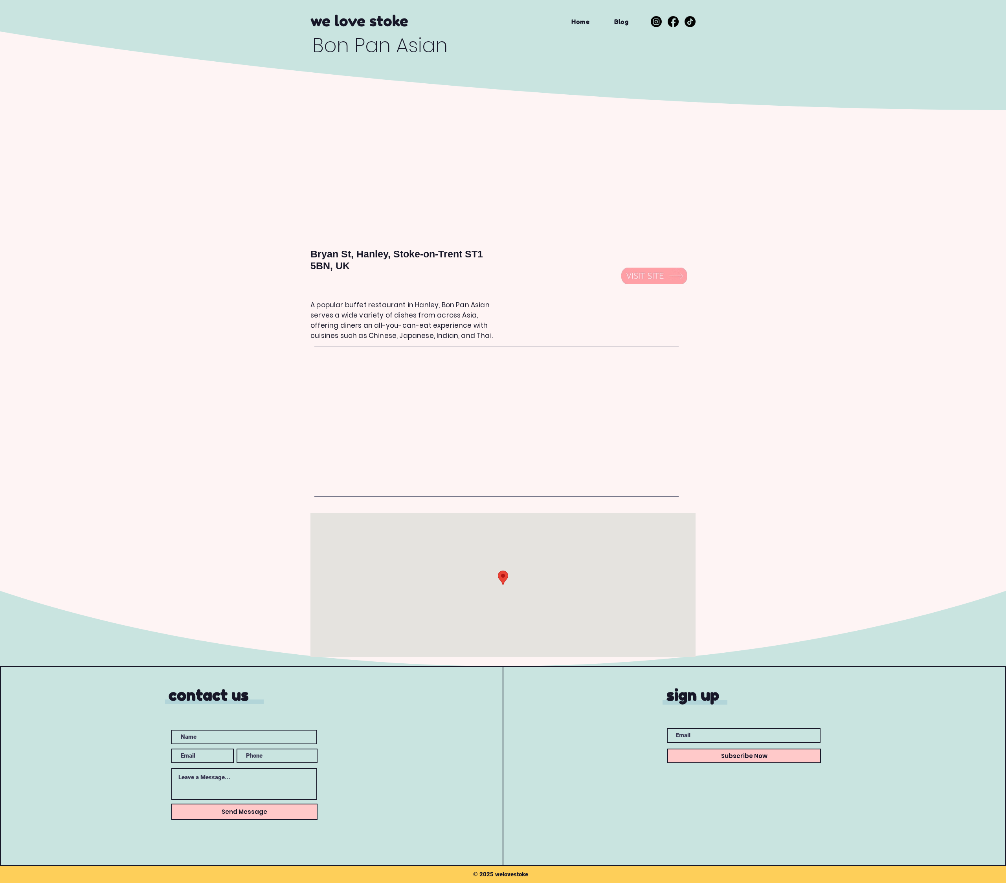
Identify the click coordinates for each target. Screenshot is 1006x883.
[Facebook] (673, 21)
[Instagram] (656, 21)
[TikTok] (690, 21)
